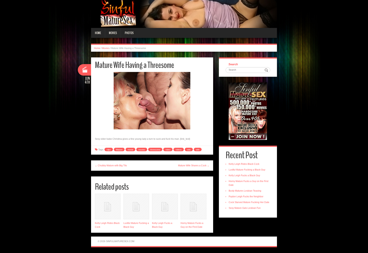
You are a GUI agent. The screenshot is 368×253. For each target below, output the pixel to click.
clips (109, 150)
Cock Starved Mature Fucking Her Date (249, 202)
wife (198, 150)
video (167, 150)
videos (179, 150)
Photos (129, 33)
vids (189, 150)
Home (98, 33)
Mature (119, 150)
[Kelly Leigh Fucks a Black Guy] (165, 206)
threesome (155, 150)
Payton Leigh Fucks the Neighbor (246, 196)
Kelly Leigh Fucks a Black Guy (244, 175)
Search (233, 64)
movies (141, 150)
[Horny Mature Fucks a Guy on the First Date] (193, 206)
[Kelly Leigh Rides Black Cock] (108, 206)
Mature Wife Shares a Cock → (193, 165)
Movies (113, 33)
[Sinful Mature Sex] (184, 13)
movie (130, 150)
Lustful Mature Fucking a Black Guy (247, 169)
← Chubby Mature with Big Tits (111, 165)
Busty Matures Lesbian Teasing (245, 190)
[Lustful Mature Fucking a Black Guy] (136, 206)
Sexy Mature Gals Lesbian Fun (245, 208)
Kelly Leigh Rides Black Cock (244, 164)
